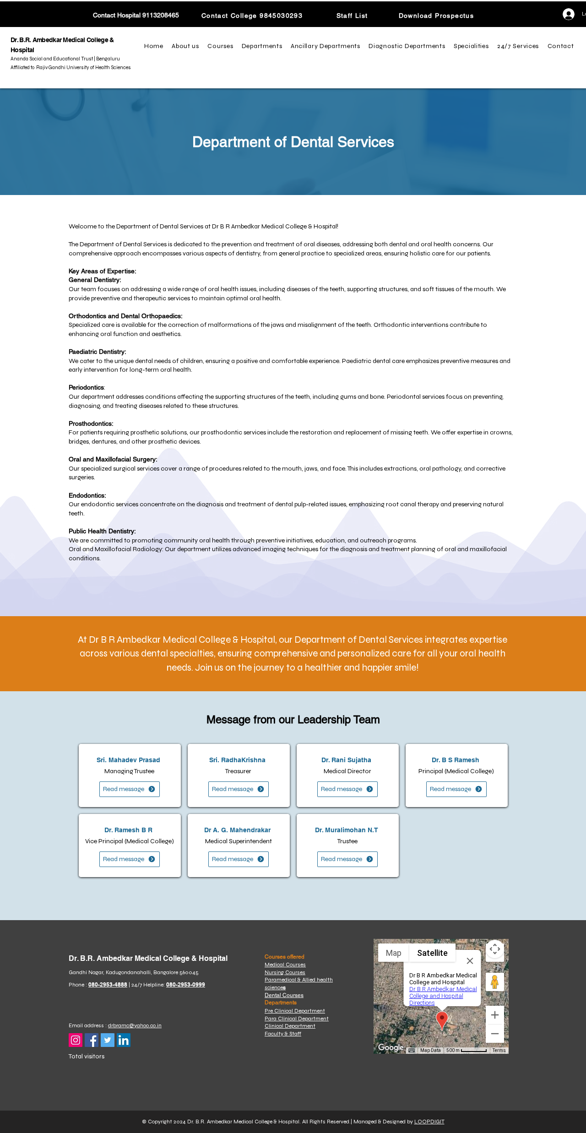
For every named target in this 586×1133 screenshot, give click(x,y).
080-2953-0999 (185, 984)
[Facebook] (91, 1040)
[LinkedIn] (123, 1040)
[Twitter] (107, 1040)
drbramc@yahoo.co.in (135, 1025)
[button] (187, 46)
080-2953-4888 (107, 984)
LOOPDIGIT (429, 1121)
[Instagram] (75, 1040)
